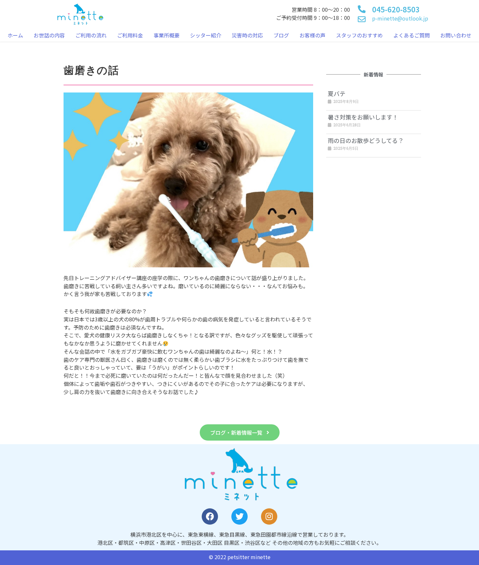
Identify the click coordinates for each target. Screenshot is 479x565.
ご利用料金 (130, 35)
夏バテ (336, 93)
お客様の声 (312, 35)
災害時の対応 (247, 35)
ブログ (281, 35)
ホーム (15, 35)
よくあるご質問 (411, 35)
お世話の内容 (49, 35)
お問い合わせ (456, 35)
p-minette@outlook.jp (400, 18)
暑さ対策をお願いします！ (363, 117)
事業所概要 (166, 35)
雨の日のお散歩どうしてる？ (366, 140)
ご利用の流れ (91, 35)
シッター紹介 (205, 35)
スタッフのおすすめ (359, 35)
